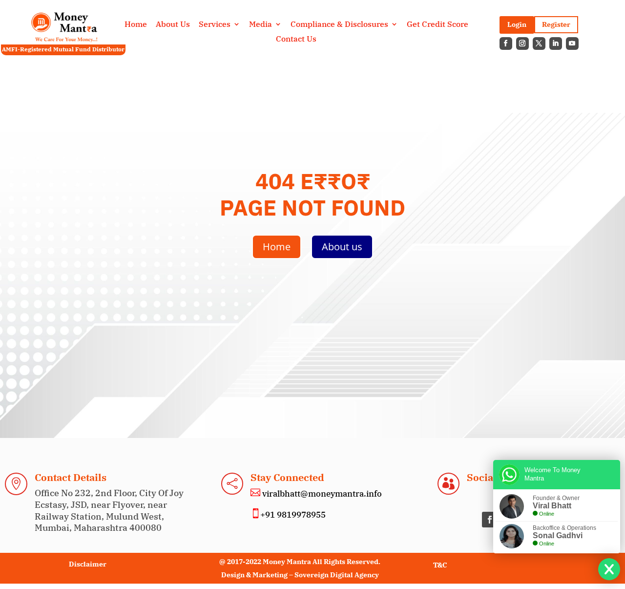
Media (260, 25)
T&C (440, 565)
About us (342, 246)
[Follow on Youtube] (572, 43)
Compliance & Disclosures (339, 25)
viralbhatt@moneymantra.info (321, 493)
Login (516, 24)
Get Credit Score (437, 25)
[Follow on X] (539, 43)
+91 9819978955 (293, 514)
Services (214, 25)
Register (556, 24)
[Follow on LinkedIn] (555, 43)
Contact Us (296, 39)
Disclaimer (87, 564)
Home (136, 25)
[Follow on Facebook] (506, 43)
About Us (173, 25)
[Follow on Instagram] (522, 43)
